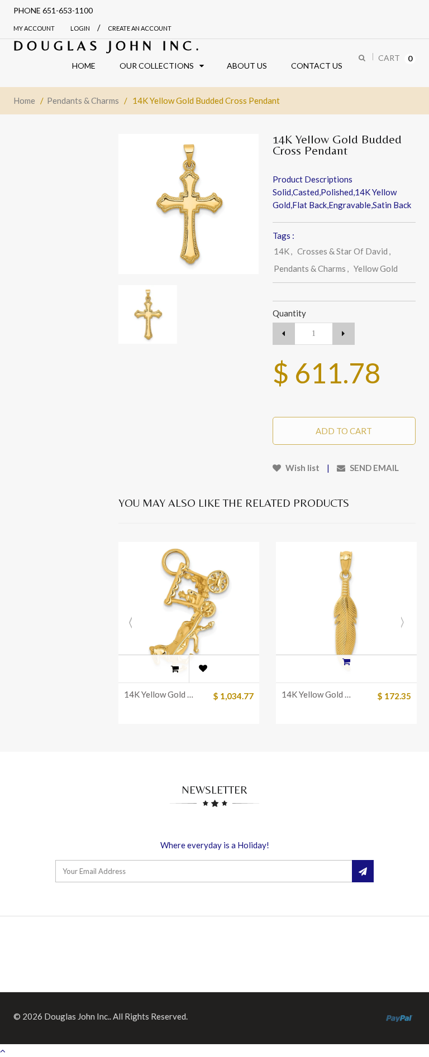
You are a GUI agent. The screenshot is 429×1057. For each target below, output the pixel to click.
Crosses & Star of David (343, 251)
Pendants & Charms (83, 100)
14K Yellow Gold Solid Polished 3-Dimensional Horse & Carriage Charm (160, 694)
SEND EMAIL (373, 468)
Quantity (289, 313)
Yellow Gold (376, 268)
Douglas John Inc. (108, 45)
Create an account (139, 28)
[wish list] (203, 669)
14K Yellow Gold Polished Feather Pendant (318, 694)
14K (283, 251)
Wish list (302, 468)
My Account (34, 28)
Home (24, 100)
